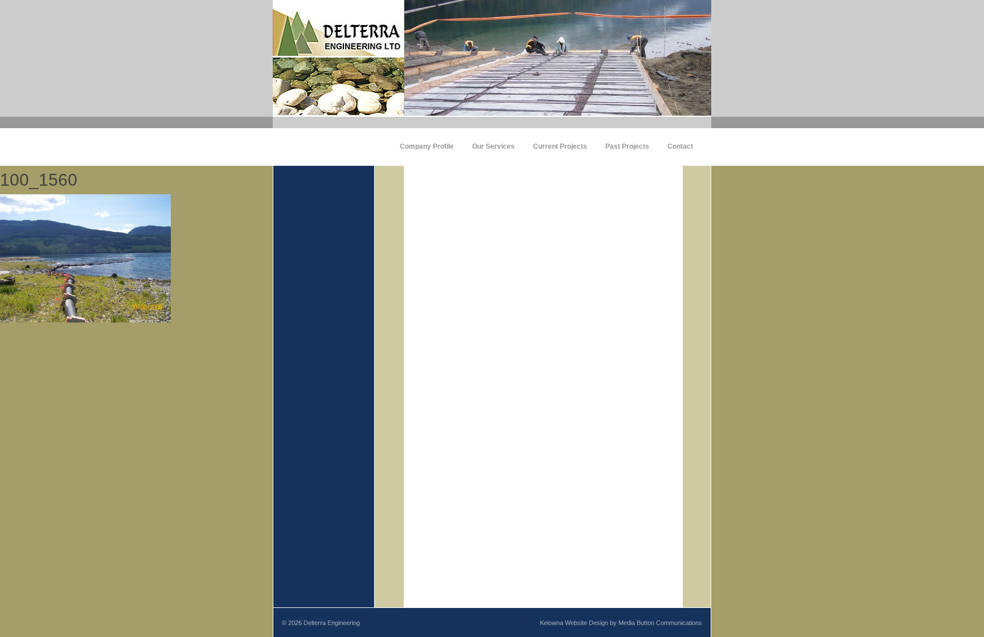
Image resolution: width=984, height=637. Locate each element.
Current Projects (560, 146)
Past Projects (627, 146)
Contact (680, 146)
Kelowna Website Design (574, 622)
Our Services (493, 146)
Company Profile (427, 146)
